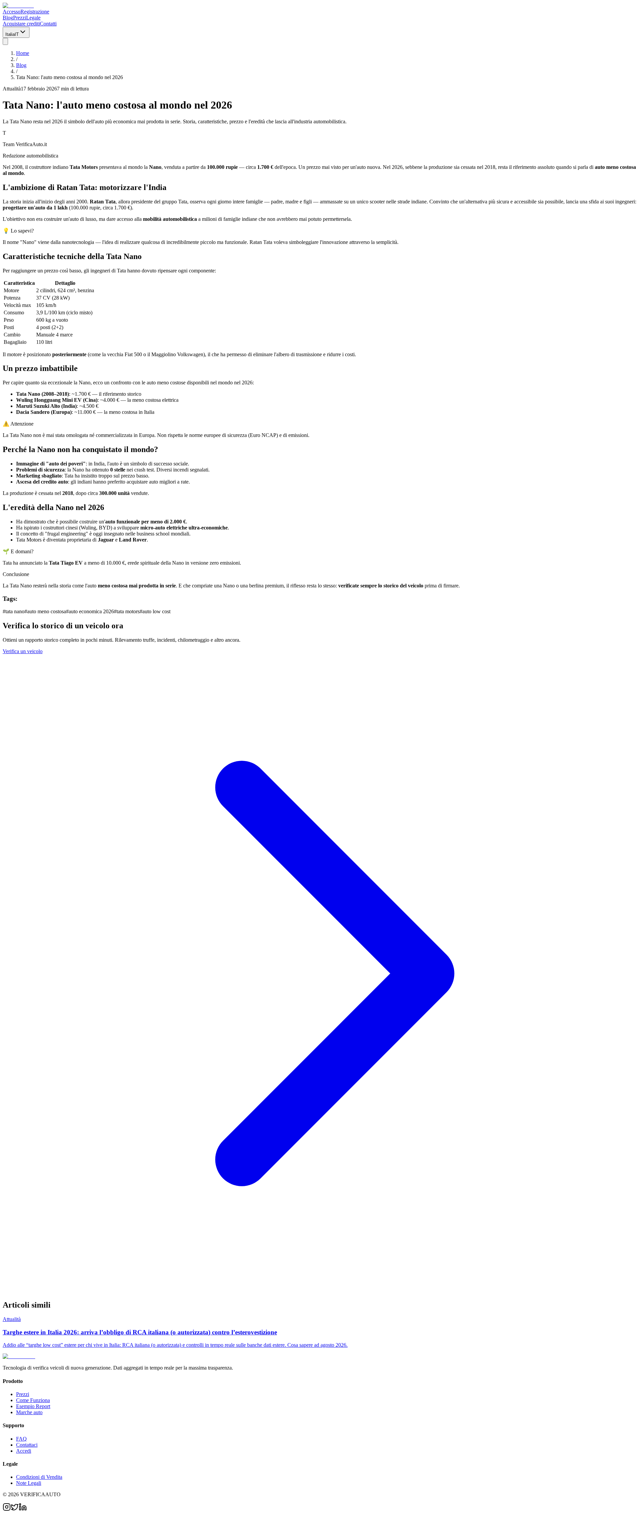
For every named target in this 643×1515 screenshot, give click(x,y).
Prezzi (19, 17)
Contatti (48, 23)
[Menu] (5, 41)
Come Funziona (33, 1400)
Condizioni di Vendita (39, 1477)
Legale (33, 17)
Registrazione (34, 11)
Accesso (11, 11)
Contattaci (27, 1445)
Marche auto (29, 1412)
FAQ (21, 1439)
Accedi (23, 1451)
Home (22, 53)
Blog (8, 17)
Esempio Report (33, 1406)
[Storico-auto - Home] (18, 5)
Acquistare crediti (21, 23)
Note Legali (28, 1483)
